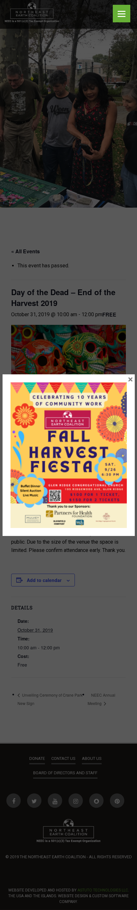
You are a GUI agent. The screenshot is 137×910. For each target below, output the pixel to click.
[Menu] (121, 13)
